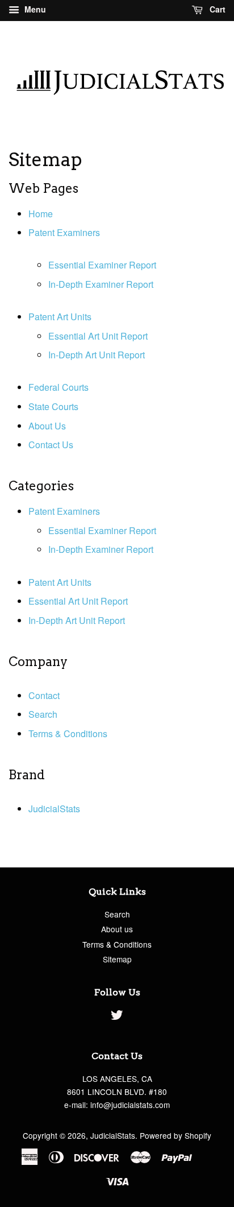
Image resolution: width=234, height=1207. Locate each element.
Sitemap (117, 959)
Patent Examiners (64, 232)
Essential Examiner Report (102, 264)
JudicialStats (54, 808)
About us (117, 929)
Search (42, 714)
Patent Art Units (59, 316)
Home (40, 213)
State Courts (53, 406)
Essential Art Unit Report (98, 335)
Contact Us (50, 444)
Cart (216, 9)
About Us (47, 425)
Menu (34, 9)
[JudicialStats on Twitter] (117, 1016)
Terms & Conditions (67, 733)
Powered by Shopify (175, 1135)
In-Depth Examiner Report (100, 284)
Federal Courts (58, 387)
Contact (44, 695)
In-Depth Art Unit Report (96, 354)
